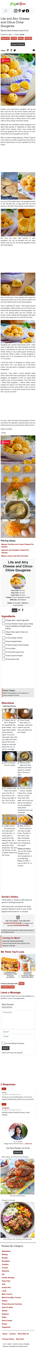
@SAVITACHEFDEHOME (14, 923)
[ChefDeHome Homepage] (18, 4)
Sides (4, 1317)
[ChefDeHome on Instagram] (15, 10)
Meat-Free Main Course (11, 1297)
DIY (3, 1274)
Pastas (4, 1300)
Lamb (4, 1291)
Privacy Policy (8, 1339)
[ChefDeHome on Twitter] (23, 10)
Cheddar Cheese (7, 987)
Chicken (5, 1264)
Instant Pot (6, 1287)
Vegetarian (6, 1327)
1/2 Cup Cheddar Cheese (19, 626)
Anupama (5, 1108)
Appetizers (5, 38)
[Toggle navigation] (5, 11)
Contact (12, 1333)
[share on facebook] (11, 50)
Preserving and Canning (12, 1304)
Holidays (28, 38)
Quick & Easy (7, 1307)
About (4, 1333)
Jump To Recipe (18, 44)
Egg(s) (21, 983)
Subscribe (18, 1152)
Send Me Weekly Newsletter (14, 1043)
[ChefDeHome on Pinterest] (19, 10)
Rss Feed (20, 1339)
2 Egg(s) (17, 620)
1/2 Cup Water (10, 648)
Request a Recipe (8, 945)
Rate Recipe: (8, 1004)
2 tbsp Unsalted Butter (13, 641)
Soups (4, 1324)
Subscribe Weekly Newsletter (13, 941)
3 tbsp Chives (16, 633)
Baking (20, 38)
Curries (5, 1267)
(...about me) (28, 1144)
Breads (5, 1257)
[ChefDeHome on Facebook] (27, 10)
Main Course (7, 1294)
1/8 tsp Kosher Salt (12, 659)
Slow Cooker (7, 1320)
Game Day (6, 1281)
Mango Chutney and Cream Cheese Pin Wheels (17, 545)
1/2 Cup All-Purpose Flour (14, 652)
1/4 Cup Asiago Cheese (13, 638)
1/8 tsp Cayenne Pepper (14, 655)
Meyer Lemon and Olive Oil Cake (14, 556)
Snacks (14, 38)
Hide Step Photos (9, 706)
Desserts (5, 1271)
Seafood (5, 1314)
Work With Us (23, 1333)
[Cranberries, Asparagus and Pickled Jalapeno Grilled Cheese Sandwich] (9, 966)
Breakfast (6, 1261)
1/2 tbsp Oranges (17, 645)
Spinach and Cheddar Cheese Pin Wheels (15, 551)
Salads (4, 1310)
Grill (3, 1284)
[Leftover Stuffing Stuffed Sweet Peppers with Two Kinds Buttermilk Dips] (27, 966)
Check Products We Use (11, 943)
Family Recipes (8, 1277)
